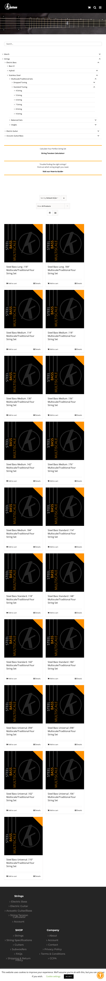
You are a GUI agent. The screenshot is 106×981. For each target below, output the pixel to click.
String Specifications (19, 940)
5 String (19, 95)
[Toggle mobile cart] (89, 7)
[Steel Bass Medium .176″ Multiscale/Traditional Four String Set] (65, 441)
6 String (19, 100)
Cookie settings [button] (53, 976)
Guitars (19, 945)
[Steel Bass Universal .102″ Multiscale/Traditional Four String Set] (23, 770)
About (53, 936)
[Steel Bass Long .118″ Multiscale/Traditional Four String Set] (23, 243)
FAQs (19, 954)
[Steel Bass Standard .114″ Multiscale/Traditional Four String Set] (65, 507)
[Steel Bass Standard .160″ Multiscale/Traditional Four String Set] (23, 638)
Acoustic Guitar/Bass (14, 135)
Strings (7, 59)
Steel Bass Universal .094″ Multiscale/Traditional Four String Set (20, 731)
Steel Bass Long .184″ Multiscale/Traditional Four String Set (62, 270)
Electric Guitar (12, 131)
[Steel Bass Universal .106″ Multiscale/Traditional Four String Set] (65, 770)
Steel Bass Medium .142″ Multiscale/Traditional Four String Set (20, 468)
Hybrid (11, 70)
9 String (19, 113)
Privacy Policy (53, 949)
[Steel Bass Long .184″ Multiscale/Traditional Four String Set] (65, 243)
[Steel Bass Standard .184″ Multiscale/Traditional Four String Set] (65, 638)
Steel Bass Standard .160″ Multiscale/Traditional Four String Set (20, 665)
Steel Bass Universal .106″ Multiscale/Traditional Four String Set (62, 797)
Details (38, 283)
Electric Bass (11, 62)
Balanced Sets (16, 120)
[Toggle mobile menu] (100, 7)
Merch (6, 54)
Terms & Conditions (53, 954)
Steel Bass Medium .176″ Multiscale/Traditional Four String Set (62, 468)
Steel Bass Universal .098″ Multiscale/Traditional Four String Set (62, 731)
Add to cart (12, 283)
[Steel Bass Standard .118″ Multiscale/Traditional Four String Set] (23, 572)
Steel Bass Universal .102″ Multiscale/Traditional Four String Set (20, 797)
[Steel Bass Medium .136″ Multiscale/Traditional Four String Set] (65, 375)
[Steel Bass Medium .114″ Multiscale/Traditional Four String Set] (23, 309)
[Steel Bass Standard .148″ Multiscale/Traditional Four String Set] (65, 572)
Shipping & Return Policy (19, 959)
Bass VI (12, 66)
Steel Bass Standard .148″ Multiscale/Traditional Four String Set (62, 599)
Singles (14, 124)
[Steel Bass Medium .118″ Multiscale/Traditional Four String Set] (65, 309)
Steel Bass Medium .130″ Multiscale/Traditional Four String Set (20, 402)
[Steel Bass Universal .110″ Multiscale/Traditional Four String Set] (23, 836)
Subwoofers (19, 949)
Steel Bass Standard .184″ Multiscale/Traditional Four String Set (62, 665)
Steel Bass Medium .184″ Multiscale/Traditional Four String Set (20, 533)
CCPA (53, 958)
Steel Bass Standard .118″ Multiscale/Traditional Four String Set (20, 599)
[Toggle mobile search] (94, 7)
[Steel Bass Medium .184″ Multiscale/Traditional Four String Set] (23, 507)
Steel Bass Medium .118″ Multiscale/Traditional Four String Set (62, 336)
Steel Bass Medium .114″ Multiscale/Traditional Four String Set (20, 336)
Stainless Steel (14, 75)
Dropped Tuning (20, 82)
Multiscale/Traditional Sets (22, 79)
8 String (19, 109)
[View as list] (55, 213)
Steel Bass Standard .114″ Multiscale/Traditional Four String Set (62, 533)
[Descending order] (64, 198)
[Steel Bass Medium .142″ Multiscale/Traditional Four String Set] (23, 441)
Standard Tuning (20, 87)
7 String (19, 104)
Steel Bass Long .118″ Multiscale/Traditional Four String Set (20, 270)
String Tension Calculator (19, 916)
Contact (53, 945)
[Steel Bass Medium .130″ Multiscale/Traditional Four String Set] (23, 375)
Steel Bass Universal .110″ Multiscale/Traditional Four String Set (20, 863)
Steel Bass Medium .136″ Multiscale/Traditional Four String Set (62, 402)
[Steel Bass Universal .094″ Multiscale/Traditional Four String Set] (23, 704)
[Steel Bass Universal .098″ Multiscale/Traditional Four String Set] (65, 704)
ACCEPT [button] (69, 976)
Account (19, 922)
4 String (19, 90)
